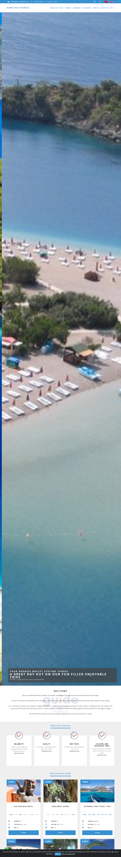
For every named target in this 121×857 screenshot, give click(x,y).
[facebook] (100, 1)
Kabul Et (58, 854)
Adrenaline (77, 8)
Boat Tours (59, 8)
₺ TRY (111, 8)
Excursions (87, 8)
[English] (111, 1)
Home (52, 8)
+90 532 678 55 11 (39, 2)
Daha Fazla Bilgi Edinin (68, 854)
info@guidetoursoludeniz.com (19, 2)
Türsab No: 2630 (52, 2)
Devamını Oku (19, 753)
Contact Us (104, 8)
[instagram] (94, 1)
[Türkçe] (106, 1)
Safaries (68, 8)
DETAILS (23, 832)
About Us (96, 8)
